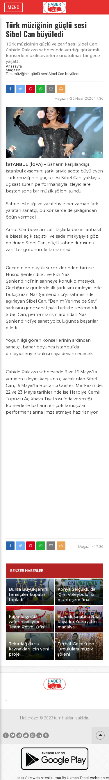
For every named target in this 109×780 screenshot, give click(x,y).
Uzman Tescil (78, 778)
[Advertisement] (54, 480)
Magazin (13, 70)
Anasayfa (14, 66)
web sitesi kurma (47, 778)
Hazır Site (24, 778)
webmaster (99, 778)
